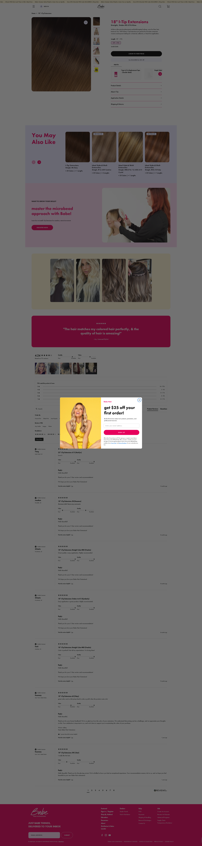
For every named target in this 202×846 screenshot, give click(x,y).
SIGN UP (121, 432)
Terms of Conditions (123, 443)
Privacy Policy (114, 443)
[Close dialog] (139, 400)
